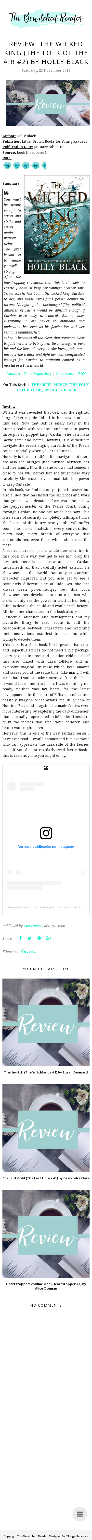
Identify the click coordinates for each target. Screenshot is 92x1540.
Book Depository (38, 373)
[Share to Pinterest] (39, 938)
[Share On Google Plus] (48, 938)
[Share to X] (30, 938)
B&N (82, 373)
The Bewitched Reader (32, 1536)
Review (29, 951)
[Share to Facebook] (20, 938)
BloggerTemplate (77, 1536)
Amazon (13, 373)
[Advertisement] (46, 1481)
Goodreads (65, 373)
